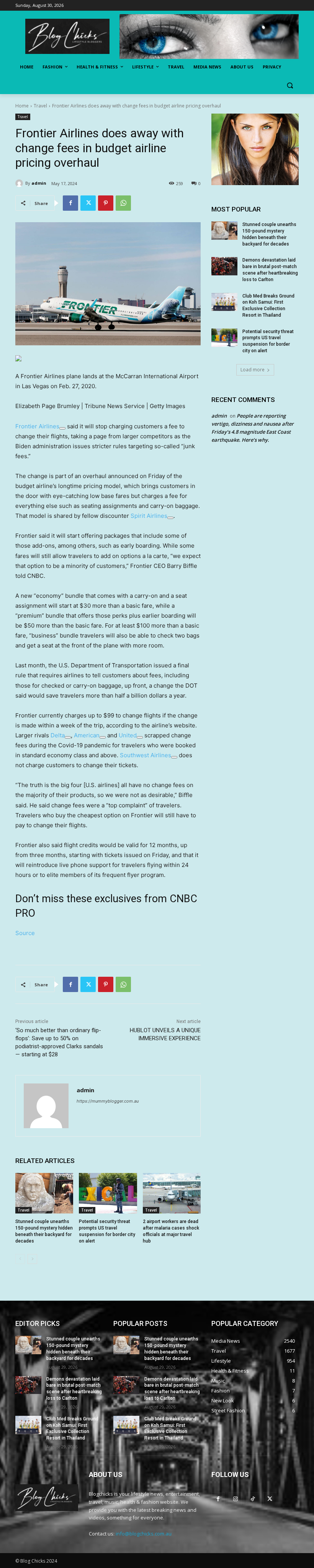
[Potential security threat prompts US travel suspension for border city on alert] (108, 1193)
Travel (40, 105)
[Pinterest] (105, 203)
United (128, 735)
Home (22, 105)
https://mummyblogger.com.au (108, 1101)
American (87, 735)
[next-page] (32, 1259)
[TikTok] (252, 1498)
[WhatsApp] (123, 203)
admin (38, 183)
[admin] (20, 183)
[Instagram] (235, 1498)
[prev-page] (20, 1259)
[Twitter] (88, 203)
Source (25, 933)
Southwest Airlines (145, 755)
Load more (252, 369)
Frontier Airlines (37, 426)
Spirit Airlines (149, 515)
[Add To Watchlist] (62, 428)
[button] (290, 85)
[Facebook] (70, 203)
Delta (58, 735)
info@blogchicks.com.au (144, 1533)
